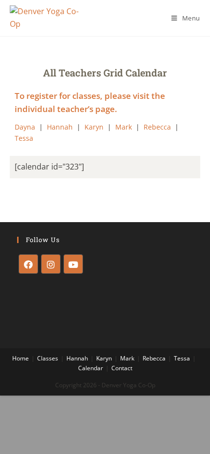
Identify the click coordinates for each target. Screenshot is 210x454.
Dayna (25, 127)
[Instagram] (51, 264)
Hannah (60, 127)
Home (20, 358)
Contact (121, 368)
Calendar (90, 368)
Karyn (94, 127)
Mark (123, 127)
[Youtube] (73, 264)
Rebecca (157, 127)
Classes (47, 358)
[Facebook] (28, 264)
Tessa (24, 138)
